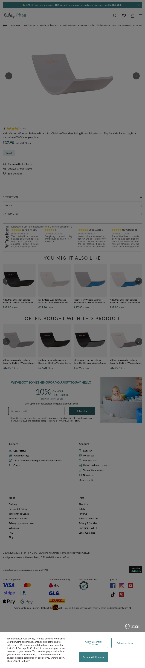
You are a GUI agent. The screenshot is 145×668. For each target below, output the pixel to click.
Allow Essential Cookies (93, 643)
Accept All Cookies (93, 656)
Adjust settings (125, 642)
